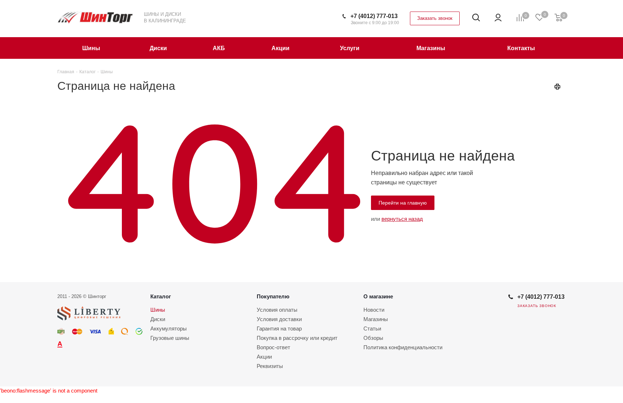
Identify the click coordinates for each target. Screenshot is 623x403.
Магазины (375, 319)
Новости (373, 310)
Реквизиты (270, 366)
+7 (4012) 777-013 (374, 16)
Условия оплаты (277, 310)
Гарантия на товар (279, 328)
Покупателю (273, 296)
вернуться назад (402, 219)
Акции (264, 357)
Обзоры (373, 338)
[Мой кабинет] (498, 17)
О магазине (378, 296)
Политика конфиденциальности (402, 347)
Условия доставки (279, 319)
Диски (157, 319)
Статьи (372, 328)
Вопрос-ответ (273, 347)
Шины (157, 310)
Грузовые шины (169, 338)
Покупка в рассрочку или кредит (297, 338)
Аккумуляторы (168, 328)
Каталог (160, 296)
